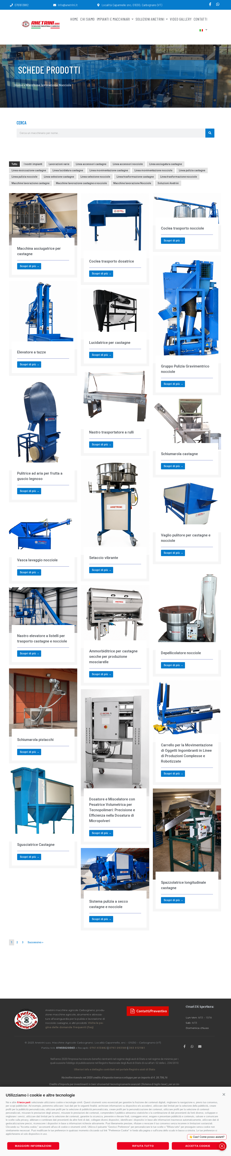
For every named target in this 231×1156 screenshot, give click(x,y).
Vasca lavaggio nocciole (37, 560)
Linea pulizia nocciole (24, 176)
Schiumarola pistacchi (35, 739)
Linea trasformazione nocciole (178, 176)
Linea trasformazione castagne (135, 176)
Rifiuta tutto (143, 1145)
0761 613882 (98, 1047)
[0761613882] (11, 5)
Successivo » (35, 942)
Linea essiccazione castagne (29, 170)
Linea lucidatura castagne (68, 170)
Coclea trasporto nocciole (182, 228)
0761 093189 (118, 1047)
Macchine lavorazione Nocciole (132, 183)
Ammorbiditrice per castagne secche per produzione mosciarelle (113, 656)
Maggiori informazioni (33, 1145)
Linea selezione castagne (59, 176)
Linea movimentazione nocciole (153, 170)
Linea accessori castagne (91, 164)
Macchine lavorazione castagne (30, 183)
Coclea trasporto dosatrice (111, 261)
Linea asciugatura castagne (165, 164)
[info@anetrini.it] (54, 5)
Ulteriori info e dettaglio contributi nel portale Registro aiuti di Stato (114, 1069)
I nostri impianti (33, 164)
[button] (223, 1094)
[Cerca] (209, 133)
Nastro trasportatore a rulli (111, 432)
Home (18, 85)
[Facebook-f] (210, 4)
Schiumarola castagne (179, 454)
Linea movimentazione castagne (109, 170)
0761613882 (22, 5)
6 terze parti (23, 1102)
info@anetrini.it (68, 5)
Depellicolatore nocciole (181, 653)
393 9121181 (137, 1047)
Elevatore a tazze (31, 352)
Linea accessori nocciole (128, 164)
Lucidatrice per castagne (109, 342)
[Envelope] (200, 1046)
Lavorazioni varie (59, 164)
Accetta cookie (197, 1145)
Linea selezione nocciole (95, 176)
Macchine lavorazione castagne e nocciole (81, 183)
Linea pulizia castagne (192, 170)
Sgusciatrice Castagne (36, 844)
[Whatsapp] (218, 4)
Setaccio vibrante (103, 558)
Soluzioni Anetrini (168, 183)
